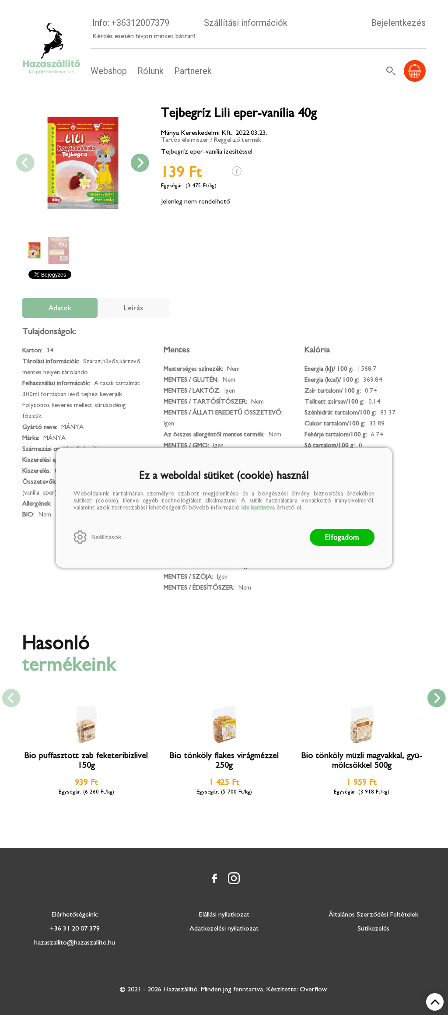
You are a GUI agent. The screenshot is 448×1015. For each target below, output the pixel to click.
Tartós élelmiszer (185, 140)
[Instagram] (233, 878)
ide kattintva (258, 507)
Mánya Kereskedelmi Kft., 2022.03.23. (214, 132)
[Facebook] (214, 878)
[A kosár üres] (415, 71)
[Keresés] (391, 71)
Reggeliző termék (237, 140)
